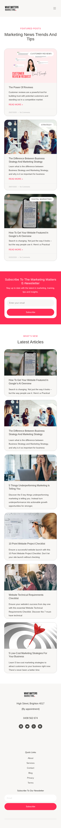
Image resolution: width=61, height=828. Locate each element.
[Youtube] (27, 726)
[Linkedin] (21, 726)
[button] (55, 8)
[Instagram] (34, 726)
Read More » (16, 104)
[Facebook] (40, 726)
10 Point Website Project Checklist (27, 543)
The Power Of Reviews (21, 87)
